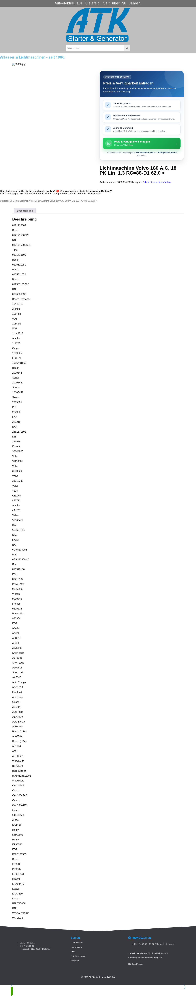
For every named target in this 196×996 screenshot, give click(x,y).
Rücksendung (78, 956)
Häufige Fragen (135, 964)
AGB (73, 951)
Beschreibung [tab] (25, 210)
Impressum (76, 947)
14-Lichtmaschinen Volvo (157, 182)
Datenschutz (77, 942)
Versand (75, 960)
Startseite (4, 201)
